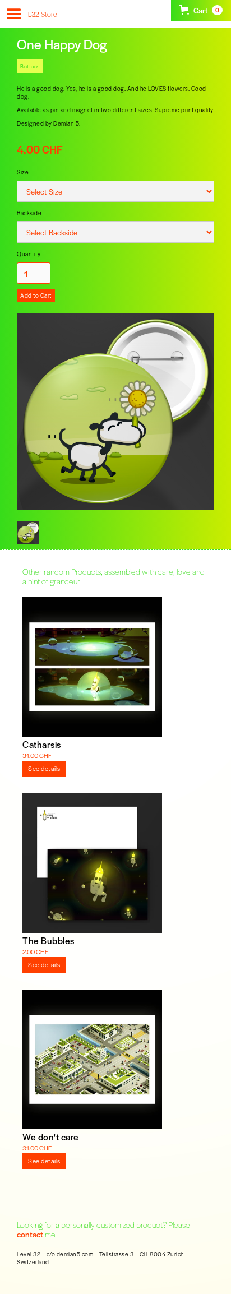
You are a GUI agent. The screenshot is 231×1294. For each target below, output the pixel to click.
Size (23, 172)
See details (44, 768)
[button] (12, 18)
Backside (29, 213)
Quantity (28, 253)
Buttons (30, 66)
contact (30, 1234)
